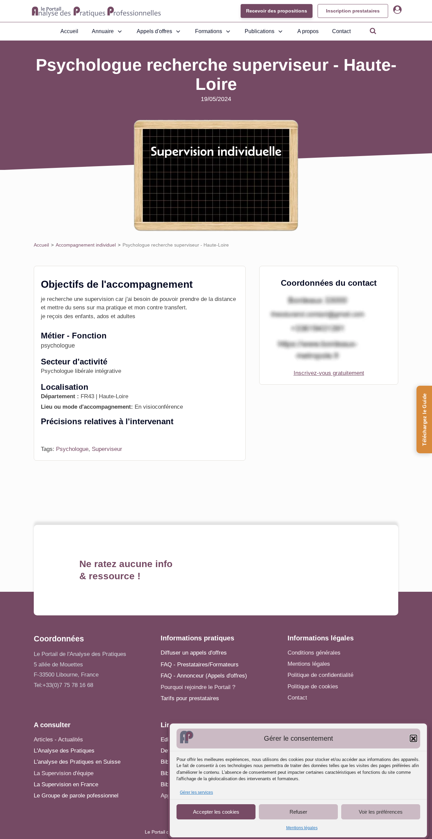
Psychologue (72, 449)
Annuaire (103, 31)
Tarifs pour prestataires (190, 698)
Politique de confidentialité (320, 675)
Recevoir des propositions (276, 11)
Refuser (298, 812)
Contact (341, 31)
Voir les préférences (381, 812)
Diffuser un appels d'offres (194, 653)
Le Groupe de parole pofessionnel (76, 795)
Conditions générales (314, 653)
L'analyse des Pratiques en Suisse (77, 762)
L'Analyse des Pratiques (64, 750)
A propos (308, 31)
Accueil (69, 31)
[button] (413, 738)
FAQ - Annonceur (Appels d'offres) (204, 675)
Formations (208, 31)
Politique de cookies (313, 686)
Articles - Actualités (58, 739)
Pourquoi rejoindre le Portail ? (198, 687)
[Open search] (373, 30)
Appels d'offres (154, 31)
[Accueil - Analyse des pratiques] (96, 11)
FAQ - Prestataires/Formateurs (200, 664)
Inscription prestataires (353, 11)
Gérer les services (196, 792)
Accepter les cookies (216, 812)
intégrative (108, 371)
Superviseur (107, 449)
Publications (259, 31)
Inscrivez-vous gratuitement (329, 373)
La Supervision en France (66, 784)
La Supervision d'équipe (63, 773)
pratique (116, 307)
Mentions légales (302, 828)
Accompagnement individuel (86, 245)
